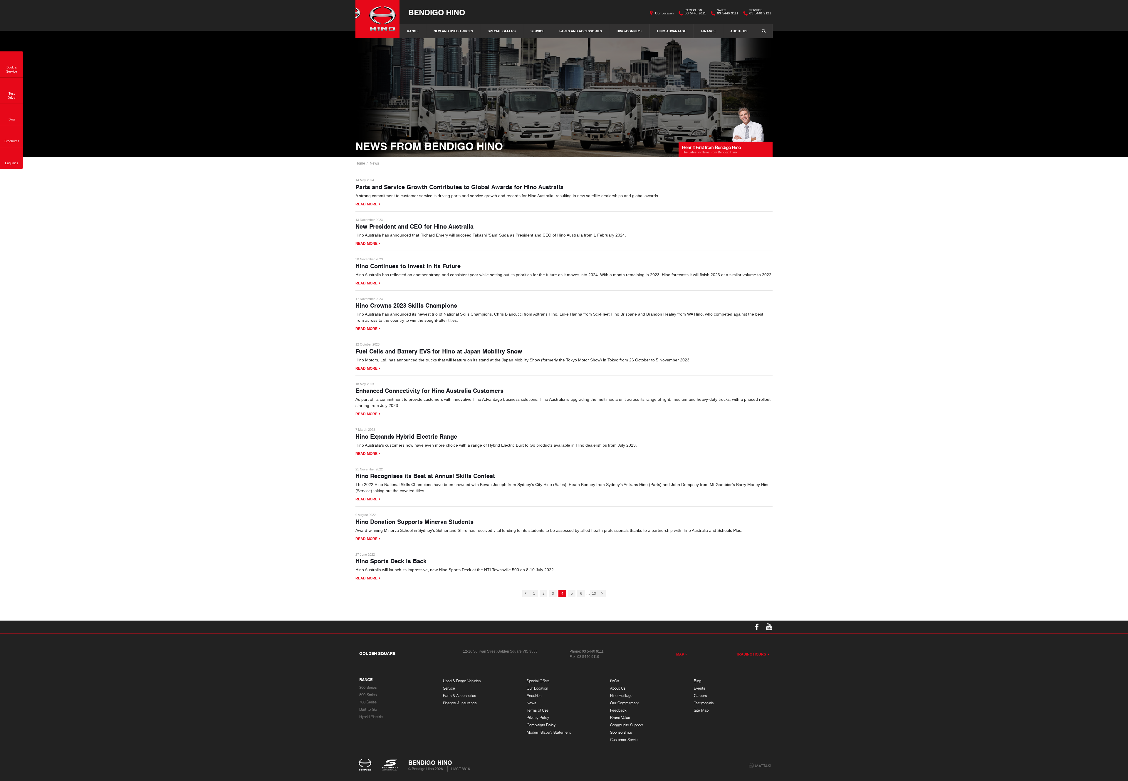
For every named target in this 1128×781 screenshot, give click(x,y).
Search (764, 31)
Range (413, 31)
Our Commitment (624, 703)
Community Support (626, 725)
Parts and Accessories (580, 31)
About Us (738, 31)
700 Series (368, 702)
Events (699, 688)
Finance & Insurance (460, 703)
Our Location (664, 13)
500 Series (368, 695)
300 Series (368, 687)
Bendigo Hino (436, 12)
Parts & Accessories (459, 695)
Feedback (618, 710)
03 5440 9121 (760, 12)
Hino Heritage (621, 695)
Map (680, 654)
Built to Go (368, 709)
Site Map (701, 710)
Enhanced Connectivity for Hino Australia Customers (429, 390)
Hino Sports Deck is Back (391, 561)
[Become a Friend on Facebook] (757, 627)
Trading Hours (751, 654)
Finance (708, 31)
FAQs (614, 681)
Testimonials (704, 703)
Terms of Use (537, 710)
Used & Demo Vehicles (462, 681)
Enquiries (534, 695)
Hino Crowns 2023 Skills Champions (406, 305)
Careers (700, 695)
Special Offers (502, 31)
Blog (697, 681)
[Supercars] (389, 765)
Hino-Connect (629, 31)
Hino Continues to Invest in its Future (408, 266)
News (374, 163)
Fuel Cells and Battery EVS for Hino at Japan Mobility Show (438, 351)
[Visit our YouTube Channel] (769, 627)
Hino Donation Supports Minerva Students (414, 522)
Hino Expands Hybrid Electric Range (406, 436)
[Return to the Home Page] (366, 765)
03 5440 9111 (695, 12)
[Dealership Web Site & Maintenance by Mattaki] (759, 765)
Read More (366, 204)
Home (360, 163)
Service (537, 31)
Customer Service (624, 740)
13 (594, 593)
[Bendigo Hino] (377, 19)
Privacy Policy (538, 717)
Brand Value (620, 717)
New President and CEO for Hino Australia (414, 226)
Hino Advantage (671, 31)
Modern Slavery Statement (549, 732)
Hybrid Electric (371, 717)
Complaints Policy (541, 725)
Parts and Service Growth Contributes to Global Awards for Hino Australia (459, 187)
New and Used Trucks (453, 31)
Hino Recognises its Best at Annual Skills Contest (425, 476)
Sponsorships (621, 732)
